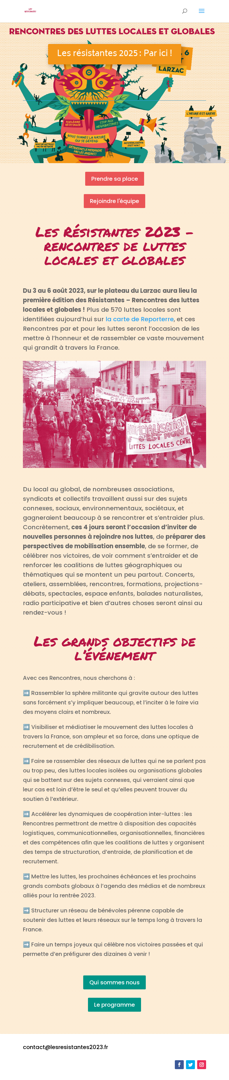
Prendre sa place (114, 179)
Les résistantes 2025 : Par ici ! (114, 54)
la (109, 319)
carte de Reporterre (143, 319)
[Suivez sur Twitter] (190, 1064)
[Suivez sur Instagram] (201, 1064)
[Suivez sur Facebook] (179, 1064)
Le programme (114, 1005)
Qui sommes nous (114, 982)
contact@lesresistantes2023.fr (65, 1047)
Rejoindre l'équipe (114, 201)
